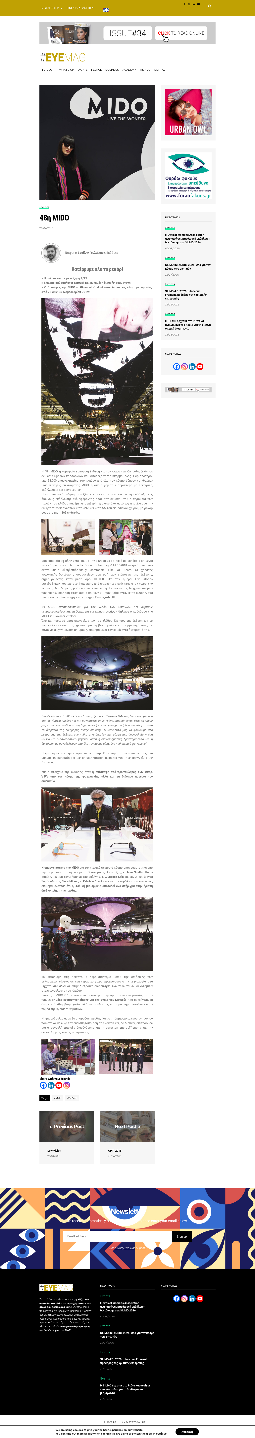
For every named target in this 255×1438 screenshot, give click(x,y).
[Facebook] (43, 1085)
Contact (160, 69)
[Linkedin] (51, 1085)
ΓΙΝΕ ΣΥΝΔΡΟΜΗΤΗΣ (80, 8)
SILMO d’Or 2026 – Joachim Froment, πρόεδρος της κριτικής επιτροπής (186, 295)
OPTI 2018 (115, 1150)
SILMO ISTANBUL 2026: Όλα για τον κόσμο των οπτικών (188, 266)
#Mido (57, 1098)
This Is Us (46, 69)
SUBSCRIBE (110, 1422)
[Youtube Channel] (199, 366)
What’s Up (66, 69)
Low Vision (54, 1150)
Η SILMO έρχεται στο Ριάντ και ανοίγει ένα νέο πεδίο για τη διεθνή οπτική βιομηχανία (188, 324)
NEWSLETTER (50, 8)
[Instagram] (66, 1085)
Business (112, 69)
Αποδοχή (187, 1431)
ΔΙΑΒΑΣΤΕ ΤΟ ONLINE (133, 1422)
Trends (145, 69)
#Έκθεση (72, 1098)
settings (161, 1433)
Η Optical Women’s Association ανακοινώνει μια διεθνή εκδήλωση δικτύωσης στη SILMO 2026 (187, 238)
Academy (129, 69)
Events (82, 69)
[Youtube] (58, 1085)
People (96, 69)
